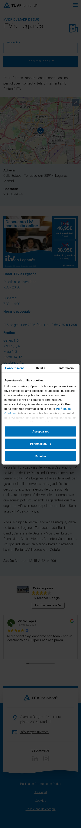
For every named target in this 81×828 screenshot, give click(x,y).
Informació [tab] (66, 367)
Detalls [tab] (40, 367)
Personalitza (38, 443)
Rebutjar (40, 455)
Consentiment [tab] (14, 367)
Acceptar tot (40, 431)
